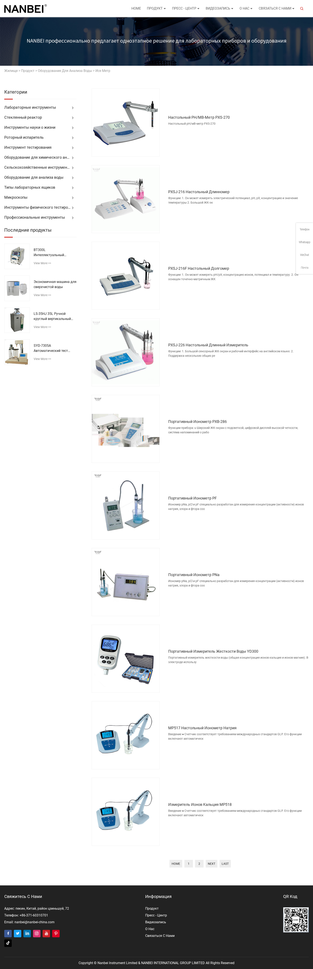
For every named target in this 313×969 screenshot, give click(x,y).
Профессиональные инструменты (34, 217)
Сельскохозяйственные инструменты (38, 167)
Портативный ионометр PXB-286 (197, 421)
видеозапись (218, 8)
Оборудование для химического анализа (40, 157)
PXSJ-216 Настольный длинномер (199, 192)
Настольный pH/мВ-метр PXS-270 (199, 117)
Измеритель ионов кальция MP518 (200, 804)
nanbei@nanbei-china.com (34, 922)
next (211, 863)
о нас (244, 8)
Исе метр (102, 71)
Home (136, 8)
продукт (155, 8)
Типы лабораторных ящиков (29, 187)
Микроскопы (15, 197)
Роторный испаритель (24, 137)
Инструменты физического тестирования (40, 207)
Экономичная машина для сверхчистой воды (55, 284)
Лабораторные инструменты (30, 107)
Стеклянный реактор (23, 117)
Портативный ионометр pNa (194, 574)
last (225, 863)
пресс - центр (184, 8)
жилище (11, 71)
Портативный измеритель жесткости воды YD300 (213, 651)
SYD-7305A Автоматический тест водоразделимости (51, 348)
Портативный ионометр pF (192, 498)
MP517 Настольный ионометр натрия (202, 728)
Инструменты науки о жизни (29, 127)
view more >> (42, 263)
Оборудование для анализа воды (65, 71)
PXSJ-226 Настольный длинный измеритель (208, 345)
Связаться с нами (275, 8)
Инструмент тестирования (28, 147)
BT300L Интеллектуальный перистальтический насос (54, 253)
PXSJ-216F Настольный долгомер (198, 268)
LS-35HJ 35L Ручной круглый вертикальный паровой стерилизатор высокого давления (52, 316)
